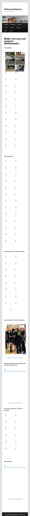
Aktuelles (12, 27)
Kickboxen (13, 24)
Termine (6, 27)
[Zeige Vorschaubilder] (15, 358)
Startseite (6, 24)
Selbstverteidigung (12, 9)
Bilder (5, 30)
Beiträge (18, 27)
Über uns (11, 30)
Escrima (19, 24)
